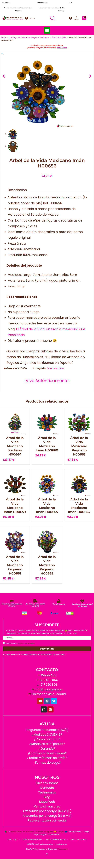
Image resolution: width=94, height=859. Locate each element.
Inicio (3, 37)
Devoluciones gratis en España (11, 605)
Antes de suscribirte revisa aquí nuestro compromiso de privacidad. (35, 654)
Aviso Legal (12, 839)
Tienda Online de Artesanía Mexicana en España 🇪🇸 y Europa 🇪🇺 (38, 832)
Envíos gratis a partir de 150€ (35, 605)
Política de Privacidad (27, 643)
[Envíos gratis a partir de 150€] (35, 601)
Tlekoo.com (62, 849)
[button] (47, 30)
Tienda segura (58, 604)
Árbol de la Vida (59, 37)
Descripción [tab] (17, 190)
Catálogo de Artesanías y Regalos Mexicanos (29, 37)
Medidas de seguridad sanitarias (82, 605)
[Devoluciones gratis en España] (12, 601)
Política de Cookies (78, 839)
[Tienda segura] (59, 601)
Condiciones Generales (32, 839)
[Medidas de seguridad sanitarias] (82, 601)
